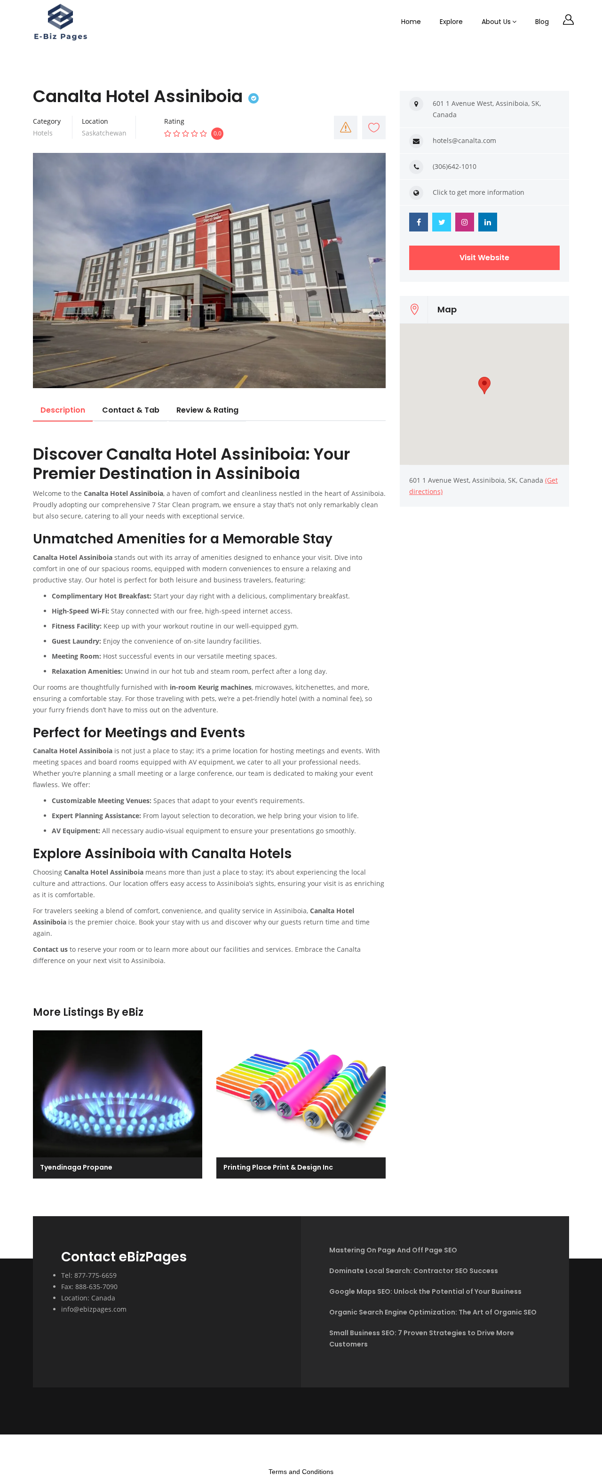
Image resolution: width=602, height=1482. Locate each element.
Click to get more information (478, 192)
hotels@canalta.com (464, 140)
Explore (451, 21)
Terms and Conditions (301, 1471)
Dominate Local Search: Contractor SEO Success (413, 1270)
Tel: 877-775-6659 (89, 1275)
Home (411, 21)
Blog (542, 21)
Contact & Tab (130, 410)
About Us (496, 21)
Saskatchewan (104, 132)
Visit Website (484, 257)
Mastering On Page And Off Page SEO (393, 1250)
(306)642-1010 (454, 166)
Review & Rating (207, 410)
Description (62, 410)
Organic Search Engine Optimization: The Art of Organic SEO (433, 1312)
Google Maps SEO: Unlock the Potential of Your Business (425, 1291)
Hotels (43, 132)
